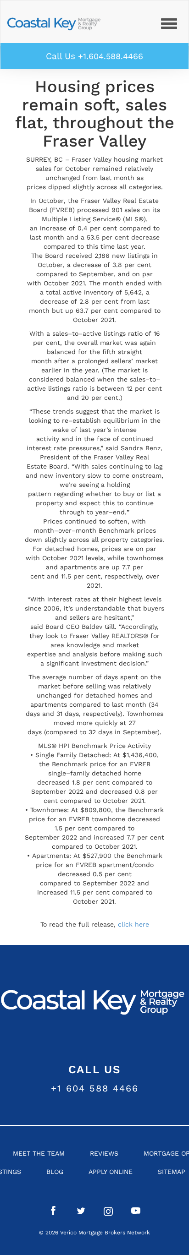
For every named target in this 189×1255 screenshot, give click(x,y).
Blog (54, 1171)
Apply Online (111, 1171)
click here (133, 924)
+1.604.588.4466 (110, 56)
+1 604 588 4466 (95, 1088)
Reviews (104, 1153)
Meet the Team (39, 1153)
